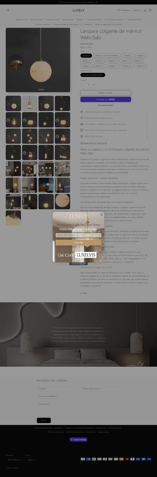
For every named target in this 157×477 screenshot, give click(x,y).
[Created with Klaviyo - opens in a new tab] (78, 263)
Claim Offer (78, 242)
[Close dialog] (101, 214)
